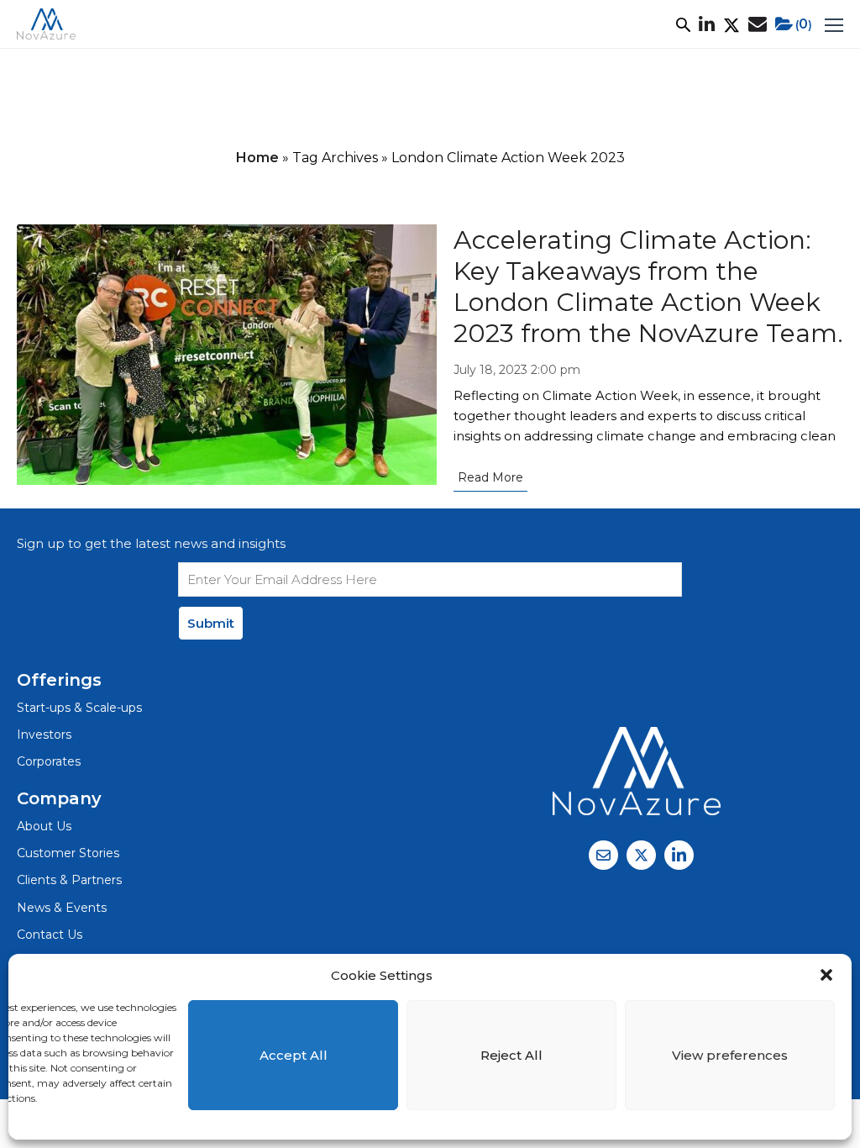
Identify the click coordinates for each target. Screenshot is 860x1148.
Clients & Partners (69, 879)
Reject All (511, 1055)
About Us (44, 826)
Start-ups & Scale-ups (79, 707)
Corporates (49, 761)
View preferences (730, 1055)
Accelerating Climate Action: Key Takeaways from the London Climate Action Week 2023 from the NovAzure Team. (648, 286)
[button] (826, 974)
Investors (44, 734)
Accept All (294, 1055)
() (803, 24)
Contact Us (49, 934)
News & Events (62, 907)
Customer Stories (68, 853)
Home (257, 158)
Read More (490, 477)
